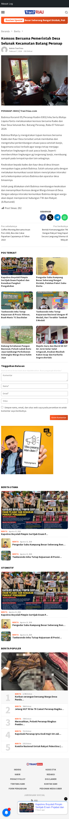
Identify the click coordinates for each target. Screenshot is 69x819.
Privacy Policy (17, 779)
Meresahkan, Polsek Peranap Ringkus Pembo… (35, 723)
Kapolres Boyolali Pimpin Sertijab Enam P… (24, 534)
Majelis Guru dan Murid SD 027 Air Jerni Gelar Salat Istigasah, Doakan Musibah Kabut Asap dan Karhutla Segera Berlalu (51, 351)
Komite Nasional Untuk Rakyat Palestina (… (39, 746)
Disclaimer (50, 779)
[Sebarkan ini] (43, 217)
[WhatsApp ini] (64, 217)
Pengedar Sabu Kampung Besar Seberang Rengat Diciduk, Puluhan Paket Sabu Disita (51, 281)
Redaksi (51, 774)
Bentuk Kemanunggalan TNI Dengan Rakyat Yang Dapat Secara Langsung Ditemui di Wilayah (55, 233)
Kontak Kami (50, 784)
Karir (17, 774)
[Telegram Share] (57, 217)
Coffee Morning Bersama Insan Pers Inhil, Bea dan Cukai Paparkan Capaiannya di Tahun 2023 (15, 233)
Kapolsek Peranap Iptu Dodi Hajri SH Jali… (38, 733)
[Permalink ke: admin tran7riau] (4, 49)
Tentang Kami (17, 784)
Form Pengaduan (18, 788)
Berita (4, 531)
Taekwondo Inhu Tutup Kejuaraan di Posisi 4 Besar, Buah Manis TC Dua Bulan (15, 314)
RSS (36, 800)
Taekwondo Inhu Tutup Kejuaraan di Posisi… (37, 557)
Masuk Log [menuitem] (7, 3)
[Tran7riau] (34, 11)
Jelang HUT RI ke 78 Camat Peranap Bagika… (39, 709)
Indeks (17, 769)
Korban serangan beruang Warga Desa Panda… (36, 698)
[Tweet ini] (50, 217)
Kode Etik (51, 769)
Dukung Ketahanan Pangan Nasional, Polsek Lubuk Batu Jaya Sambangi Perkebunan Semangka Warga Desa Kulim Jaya (16, 351)
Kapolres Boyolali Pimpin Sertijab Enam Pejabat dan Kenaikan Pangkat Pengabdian (15, 281)
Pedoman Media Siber (51, 788)
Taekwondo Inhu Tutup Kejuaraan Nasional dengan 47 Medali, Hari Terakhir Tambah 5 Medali (52, 316)
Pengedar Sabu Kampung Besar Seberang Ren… (38, 544)
